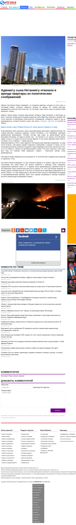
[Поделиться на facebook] (18, 230)
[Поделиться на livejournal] (45, 230)
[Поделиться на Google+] (40, 230)
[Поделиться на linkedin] (36, 230)
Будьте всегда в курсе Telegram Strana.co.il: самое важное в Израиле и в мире (29, 127)
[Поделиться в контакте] (27, 230)
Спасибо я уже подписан (38, 262)
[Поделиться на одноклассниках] (13, 230)
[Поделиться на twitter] (31, 230)
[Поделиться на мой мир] (22, 230)
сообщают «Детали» (47, 121)
